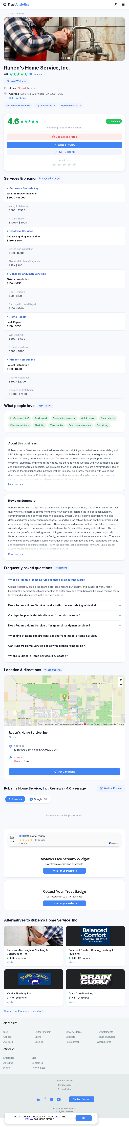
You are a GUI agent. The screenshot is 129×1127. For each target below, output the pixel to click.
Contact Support (81, 1099)
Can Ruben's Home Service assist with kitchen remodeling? (46, 645)
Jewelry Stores (74, 1032)
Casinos (39, 1042)
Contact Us (37, 1063)
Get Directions (17, 98)
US (5, 13)
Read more (14, 484)
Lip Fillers (70, 1036)
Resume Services (106, 1036)
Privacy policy (64, 1085)
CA (12, 13)
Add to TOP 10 (67, 152)
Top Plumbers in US (45, 105)
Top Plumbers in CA (71, 105)
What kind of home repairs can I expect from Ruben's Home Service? (52, 635)
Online (38, 1036)
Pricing (7, 1067)
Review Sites (38, 1067)
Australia (8, 1042)
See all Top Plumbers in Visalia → (24, 1011)
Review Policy (64, 1089)
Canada (7, 1036)
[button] (64, 88)
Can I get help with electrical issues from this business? (44, 615)
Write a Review (66, 144)
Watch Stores (104, 1042)
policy (29, 1119)
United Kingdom (43, 1032)
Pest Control (72, 1042)
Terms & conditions (65, 1080)
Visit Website (18, 81)
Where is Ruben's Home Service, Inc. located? (38, 656)
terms (57, 1116)
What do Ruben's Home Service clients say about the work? (46, 579)
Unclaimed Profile (66, 136)
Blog (34, 1057)
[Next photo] (120, 39)
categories (10, 1023)
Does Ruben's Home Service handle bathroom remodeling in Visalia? (52, 605)
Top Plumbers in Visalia (18, 105)
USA (5, 1032)
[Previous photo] (9, 39)
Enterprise (8, 1057)
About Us (8, 1063)
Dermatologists (105, 1032)
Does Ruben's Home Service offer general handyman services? (49, 625)
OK (83, 1118)
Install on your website (64, 870)
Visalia (20, 13)
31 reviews (35, 74)
